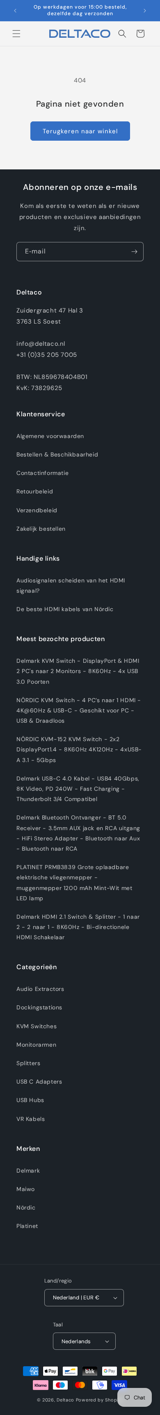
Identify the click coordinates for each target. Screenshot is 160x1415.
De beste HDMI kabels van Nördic (65, 609)
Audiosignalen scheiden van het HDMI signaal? (70, 585)
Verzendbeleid (36, 510)
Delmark (28, 1170)
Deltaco (65, 1400)
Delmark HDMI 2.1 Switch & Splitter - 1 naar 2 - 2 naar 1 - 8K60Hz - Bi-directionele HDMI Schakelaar (78, 927)
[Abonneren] (134, 251)
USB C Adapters (39, 1081)
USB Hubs (30, 1100)
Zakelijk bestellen (41, 528)
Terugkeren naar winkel (80, 131)
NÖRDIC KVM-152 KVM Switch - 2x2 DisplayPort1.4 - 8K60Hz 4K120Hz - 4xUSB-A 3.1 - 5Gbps (79, 749)
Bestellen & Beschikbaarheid (57, 454)
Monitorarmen (36, 1044)
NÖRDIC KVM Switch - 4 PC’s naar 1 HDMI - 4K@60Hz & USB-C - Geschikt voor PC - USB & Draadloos (78, 710)
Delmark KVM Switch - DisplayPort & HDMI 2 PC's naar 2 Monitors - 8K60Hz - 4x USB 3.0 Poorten (77, 671)
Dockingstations (39, 1007)
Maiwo (25, 1189)
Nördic (26, 1207)
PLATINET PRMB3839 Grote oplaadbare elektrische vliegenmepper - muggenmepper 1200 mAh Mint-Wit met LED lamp (74, 882)
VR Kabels (30, 1119)
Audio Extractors (40, 989)
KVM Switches (36, 1026)
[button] (16, 34)
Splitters (28, 1063)
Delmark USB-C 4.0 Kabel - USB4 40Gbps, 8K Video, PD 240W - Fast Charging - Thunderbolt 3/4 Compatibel (77, 789)
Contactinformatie (42, 473)
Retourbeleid (34, 491)
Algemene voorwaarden (50, 436)
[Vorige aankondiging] (15, 11)
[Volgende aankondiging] (145, 11)
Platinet (27, 1226)
